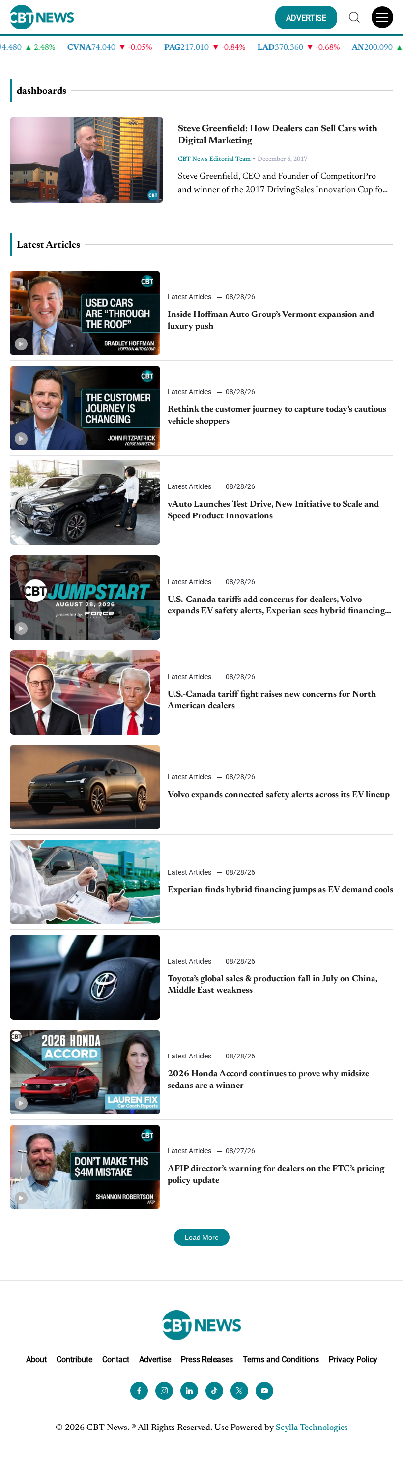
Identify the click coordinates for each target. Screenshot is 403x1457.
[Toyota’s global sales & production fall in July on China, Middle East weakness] (85, 977)
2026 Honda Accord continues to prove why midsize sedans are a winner (268, 1080)
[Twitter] (239, 1391)
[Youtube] (264, 1391)
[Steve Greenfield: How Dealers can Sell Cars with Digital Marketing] (86, 160)
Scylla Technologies (312, 1428)
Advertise (155, 1359)
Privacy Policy (353, 1359)
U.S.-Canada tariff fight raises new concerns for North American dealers (272, 700)
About (36, 1359)
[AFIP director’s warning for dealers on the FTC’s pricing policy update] (85, 1167)
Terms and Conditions (281, 1359)
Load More (202, 1237)
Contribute (74, 1359)
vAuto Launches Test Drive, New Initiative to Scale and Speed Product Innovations (273, 510)
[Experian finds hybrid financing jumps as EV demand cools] (85, 882)
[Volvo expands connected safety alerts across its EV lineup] (85, 787)
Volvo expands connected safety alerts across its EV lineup (279, 795)
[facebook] (139, 1391)
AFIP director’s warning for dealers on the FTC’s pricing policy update (276, 1175)
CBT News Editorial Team (214, 159)
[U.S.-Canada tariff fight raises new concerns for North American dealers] (85, 692)
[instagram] (164, 1391)
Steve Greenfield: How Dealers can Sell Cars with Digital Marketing (277, 135)
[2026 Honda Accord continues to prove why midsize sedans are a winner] (85, 1072)
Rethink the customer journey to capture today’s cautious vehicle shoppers (277, 415)
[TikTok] (214, 1391)
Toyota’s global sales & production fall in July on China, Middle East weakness (272, 985)
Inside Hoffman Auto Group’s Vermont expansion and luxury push (271, 321)
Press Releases (207, 1359)
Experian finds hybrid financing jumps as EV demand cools (280, 890)
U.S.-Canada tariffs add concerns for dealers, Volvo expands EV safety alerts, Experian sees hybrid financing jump (276, 607)
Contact (115, 1359)
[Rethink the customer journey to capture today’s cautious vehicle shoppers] (85, 408)
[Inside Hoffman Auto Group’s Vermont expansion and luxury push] (85, 313)
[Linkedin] (189, 1391)
